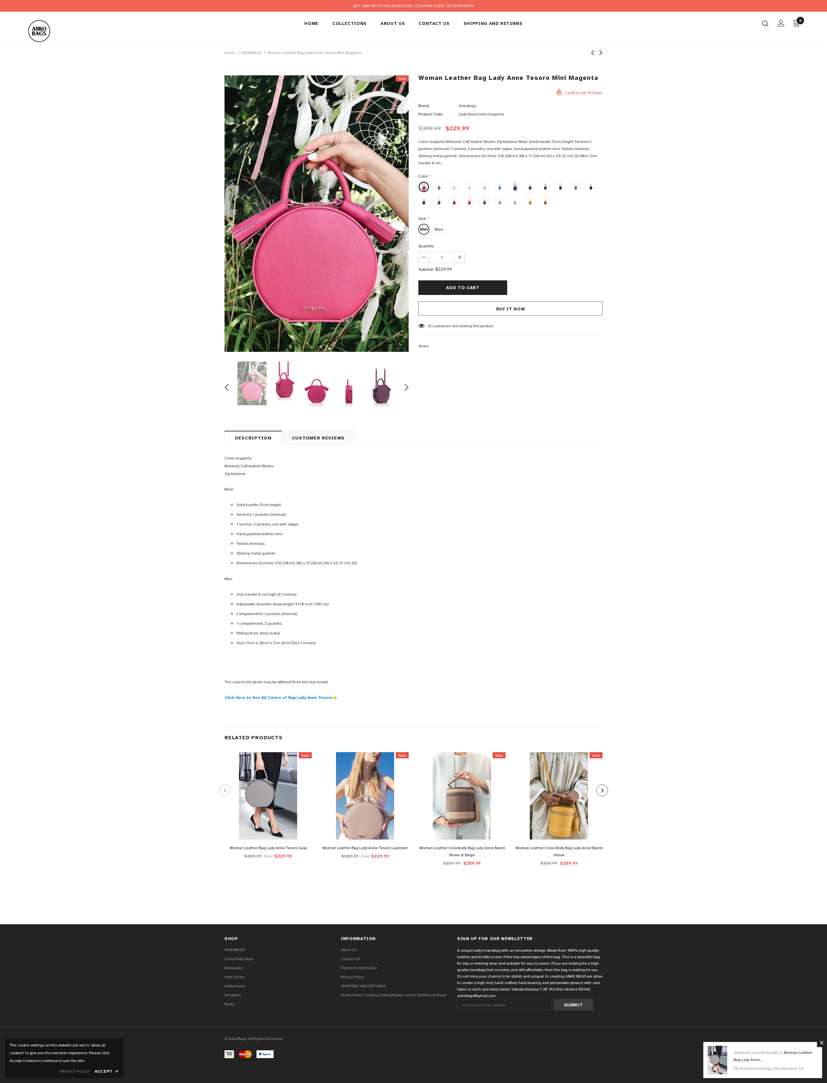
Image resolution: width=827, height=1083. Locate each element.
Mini (424, 229)
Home (230, 52)
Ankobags (467, 105)
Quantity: (426, 246)
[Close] (821, 1042)
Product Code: (430, 114)
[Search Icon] (765, 23)
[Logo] (64, 30)
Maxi (439, 229)
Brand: (423, 105)
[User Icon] (781, 23)
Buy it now (510, 309)
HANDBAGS (251, 52)
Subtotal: (426, 269)
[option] (317, 213)
